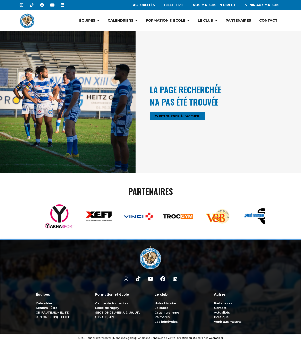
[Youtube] (52, 5)
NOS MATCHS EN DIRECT (214, 5)
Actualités (144, 5)
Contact (268, 20)
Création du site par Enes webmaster (200, 337)
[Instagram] (21, 5)
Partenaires (238, 20)
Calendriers (120, 20)
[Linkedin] (62, 5)
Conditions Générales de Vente (155, 337)
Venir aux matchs (262, 5)
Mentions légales (124, 337)
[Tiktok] (32, 5)
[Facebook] (42, 5)
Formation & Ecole (165, 20)
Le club (205, 20)
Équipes (87, 20)
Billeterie (174, 5)
